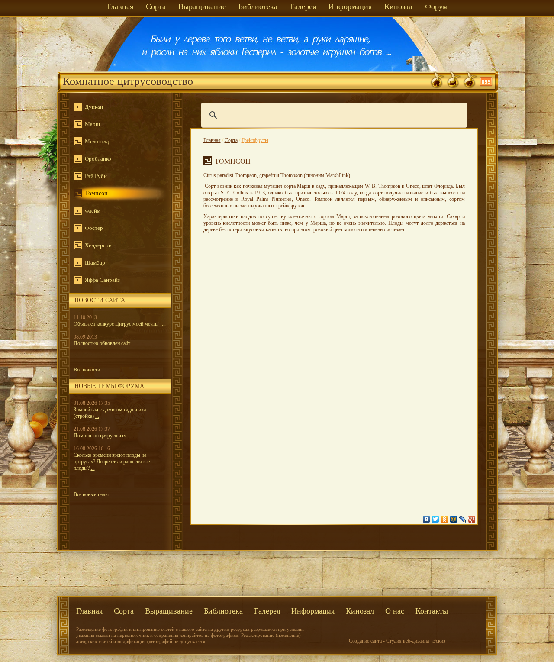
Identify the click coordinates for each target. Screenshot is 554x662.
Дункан (94, 106)
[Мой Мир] (453, 519)
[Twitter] (435, 519)
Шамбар (95, 262)
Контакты (432, 611)
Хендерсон (98, 245)
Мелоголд (97, 141)
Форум (436, 6)
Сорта (156, 6)
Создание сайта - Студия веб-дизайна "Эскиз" (398, 641)
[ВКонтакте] (426, 519)
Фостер (94, 228)
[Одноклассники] (444, 519)
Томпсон (96, 193)
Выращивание (202, 6)
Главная (120, 6)
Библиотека (257, 6)
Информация (350, 6)
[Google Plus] (472, 519)
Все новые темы (91, 494)
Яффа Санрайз (102, 280)
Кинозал (398, 6)
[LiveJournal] (462, 519)
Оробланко (98, 158)
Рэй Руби (96, 176)
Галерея (303, 6)
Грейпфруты (255, 140)
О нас (394, 611)
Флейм (92, 210)
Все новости (87, 370)
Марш (92, 124)
